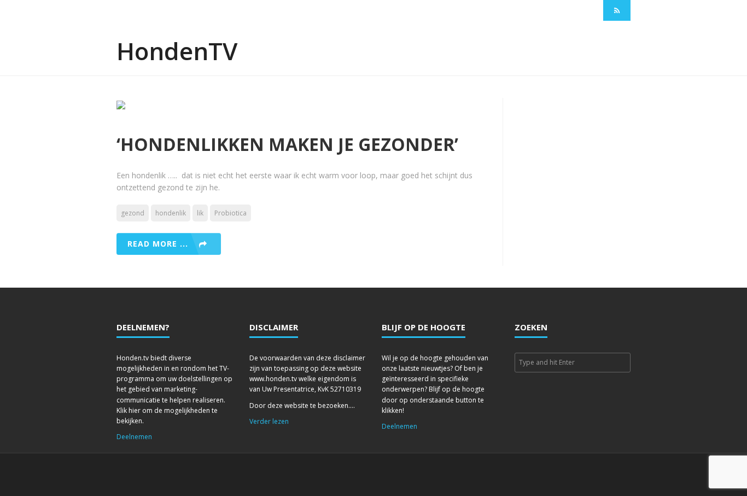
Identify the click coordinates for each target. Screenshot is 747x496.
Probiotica (230, 213)
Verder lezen (269, 421)
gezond (132, 213)
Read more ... (157, 243)
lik (200, 213)
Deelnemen (134, 436)
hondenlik (170, 213)
